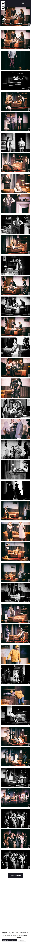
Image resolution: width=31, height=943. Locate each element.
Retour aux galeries (16, 875)
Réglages (19, 937)
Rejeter (14, 940)
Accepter (5, 940)
